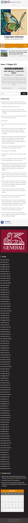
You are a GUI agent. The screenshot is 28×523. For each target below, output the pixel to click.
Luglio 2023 (4, 343)
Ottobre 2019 (5, 445)
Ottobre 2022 (5, 364)
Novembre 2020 (5, 417)
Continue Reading (21, 88)
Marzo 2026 (4, 271)
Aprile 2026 (4, 269)
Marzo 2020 (4, 433)
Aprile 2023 (4, 350)
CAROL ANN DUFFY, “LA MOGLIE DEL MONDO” (14, 72)
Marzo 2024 (4, 324)
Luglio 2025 (4, 287)
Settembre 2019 (5, 447)
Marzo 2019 (4, 461)
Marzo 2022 (4, 380)
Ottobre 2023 (5, 336)
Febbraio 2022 (5, 382)
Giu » (5, 514)
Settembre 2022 (5, 366)
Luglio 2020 (4, 424)
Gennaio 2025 (5, 301)
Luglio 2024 (4, 315)
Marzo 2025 (4, 297)
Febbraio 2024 (5, 327)
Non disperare (5, 120)
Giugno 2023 (4, 345)
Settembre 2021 (5, 394)
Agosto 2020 (5, 422)
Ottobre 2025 (5, 280)
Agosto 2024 (5, 313)
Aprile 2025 (4, 294)
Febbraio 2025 (5, 299)
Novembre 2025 (5, 278)
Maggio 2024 (5, 320)
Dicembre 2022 (5, 359)
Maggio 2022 (5, 375)
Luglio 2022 (4, 371)
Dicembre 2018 (5, 468)
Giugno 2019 (4, 454)
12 (9, 502)
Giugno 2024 (4, 317)
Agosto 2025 (5, 285)
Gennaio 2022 (5, 385)
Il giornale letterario (14, 36)
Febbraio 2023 (5, 355)
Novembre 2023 (5, 334)
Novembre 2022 (5, 362)
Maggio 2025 (5, 292)
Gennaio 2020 (5, 438)
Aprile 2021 (4, 406)
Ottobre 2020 (5, 420)
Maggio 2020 (5, 429)
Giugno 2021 (4, 401)
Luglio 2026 (4, 262)
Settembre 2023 (5, 338)
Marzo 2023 (4, 352)
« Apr (2, 514)
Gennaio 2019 (5, 466)
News (6, 50)
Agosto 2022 (5, 369)
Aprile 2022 (4, 378)
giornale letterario (8, 68)
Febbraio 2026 (5, 273)
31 (2, 510)
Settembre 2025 (5, 283)
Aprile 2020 (4, 431)
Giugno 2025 (4, 290)
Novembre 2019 (5, 443)
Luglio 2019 (4, 452)
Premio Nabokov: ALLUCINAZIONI (9, 151)
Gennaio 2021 (5, 413)
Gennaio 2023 (5, 357)
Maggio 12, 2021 (9, 75)
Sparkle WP (19, 521)
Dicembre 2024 (5, 304)
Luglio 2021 (4, 399)
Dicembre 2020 (5, 415)
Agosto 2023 (5, 341)
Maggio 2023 (5, 348)
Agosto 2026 (5, 259)
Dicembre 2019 (5, 440)
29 (18, 507)
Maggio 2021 (5, 403)
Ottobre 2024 (5, 308)
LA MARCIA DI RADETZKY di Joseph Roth (11, 106)
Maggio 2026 (5, 266)
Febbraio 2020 (5, 436)
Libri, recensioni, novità (21, 50)
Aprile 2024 (4, 322)
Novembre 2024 (5, 306)
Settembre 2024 (5, 311)
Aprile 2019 (4, 459)
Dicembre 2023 (5, 331)
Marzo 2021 (4, 408)
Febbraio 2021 (5, 410)
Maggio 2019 (5, 457)
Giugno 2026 (4, 264)
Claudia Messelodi (19, 75)
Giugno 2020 (4, 427)
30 (22, 507)
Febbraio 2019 (5, 464)
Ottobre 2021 (5, 392)
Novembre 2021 (5, 389)
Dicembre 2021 (5, 387)
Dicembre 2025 (5, 276)
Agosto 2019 (5, 450)
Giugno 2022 (4, 373)
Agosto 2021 (5, 396)
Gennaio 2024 (5, 329)
